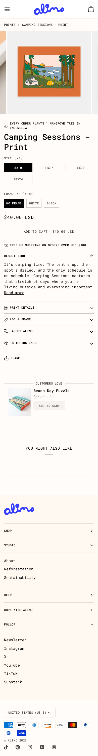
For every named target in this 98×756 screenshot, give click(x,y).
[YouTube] (42, 747)
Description (14, 256)
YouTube (12, 665)
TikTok (11, 673)
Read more (14, 292)
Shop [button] (8, 531)
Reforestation (18, 568)
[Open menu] (11, 9)
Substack (13, 681)
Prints (10, 25)
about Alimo (21, 331)
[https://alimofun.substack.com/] (54, 747)
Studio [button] (10, 545)
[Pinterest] (18, 747)
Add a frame (20, 319)
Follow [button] (10, 624)
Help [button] (8, 595)
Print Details (22, 307)
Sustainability (20, 577)
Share (15, 358)
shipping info (23, 343)
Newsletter (15, 639)
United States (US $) (27, 712)
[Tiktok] (6, 747)
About (9, 560)
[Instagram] (30, 747)
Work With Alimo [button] (18, 610)
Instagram (14, 648)
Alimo (12, 740)
